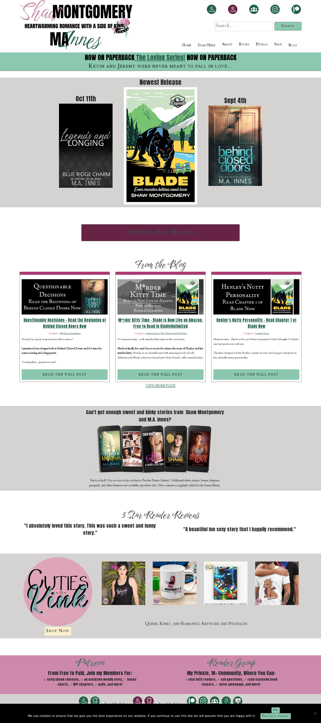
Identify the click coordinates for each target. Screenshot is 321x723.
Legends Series (153, 333)
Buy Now (160, 163)
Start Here (206, 45)
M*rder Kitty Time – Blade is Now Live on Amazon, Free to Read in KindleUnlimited (160, 323)
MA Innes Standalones (70, 333)
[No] (315, 713)
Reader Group (231, 662)
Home (186, 45)
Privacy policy (275, 716)
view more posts (160, 385)
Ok (275, 710)
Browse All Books (160, 232)
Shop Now (58, 631)
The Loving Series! (159, 57)
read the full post (65, 374)
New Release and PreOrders (174, 333)
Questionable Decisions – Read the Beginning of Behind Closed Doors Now (64, 323)
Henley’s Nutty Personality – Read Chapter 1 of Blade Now (256, 323)
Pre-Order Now (86, 159)
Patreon (90, 662)
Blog (293, 45)
